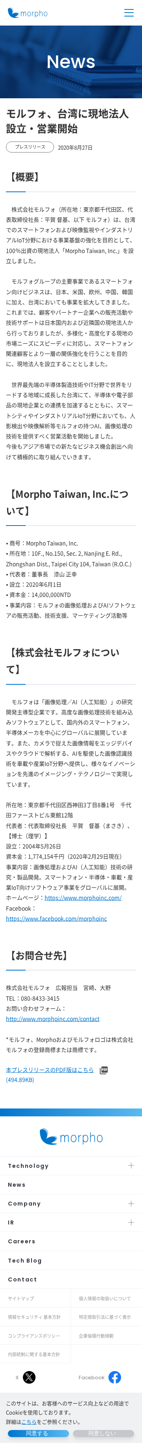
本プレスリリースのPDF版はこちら (50, 1070)
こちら (29, 1421)
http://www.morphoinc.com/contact (52, 1018)
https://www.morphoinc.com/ (83, 897)
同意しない (102, 1433)
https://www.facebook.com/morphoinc (56, 918)
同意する (37, 1433)
